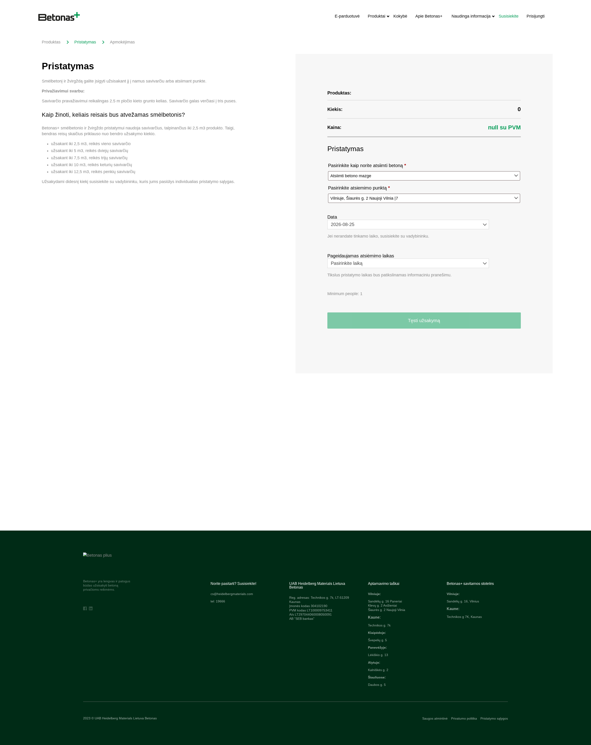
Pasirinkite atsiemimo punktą (359, 187)
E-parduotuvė (347, 16)
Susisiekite (509, 16)
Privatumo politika (464, 718)
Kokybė (400, 16)
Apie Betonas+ (429, 16)
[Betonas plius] (97, 555)
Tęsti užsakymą (424, 320)
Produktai (376, 16)
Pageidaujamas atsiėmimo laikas (360, 255)
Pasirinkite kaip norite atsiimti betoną (367, 165)
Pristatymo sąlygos (494, 718)
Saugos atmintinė (435, 718)
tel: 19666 (218, 601)
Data (332, 217)
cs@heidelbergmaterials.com (232, 594)
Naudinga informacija (471, 16)
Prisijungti (536, 16)
